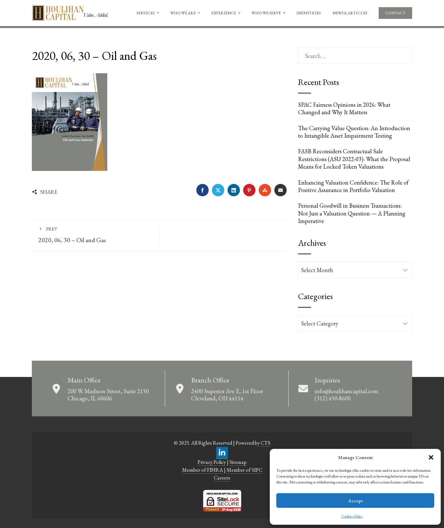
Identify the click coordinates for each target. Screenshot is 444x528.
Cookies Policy (352, 516)
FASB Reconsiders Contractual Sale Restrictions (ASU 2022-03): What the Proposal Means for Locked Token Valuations (354, 158)
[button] (431, 457)
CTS (265, 442)
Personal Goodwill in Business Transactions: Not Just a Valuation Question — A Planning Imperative (351, 213)
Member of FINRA (202, 469)
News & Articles (350, 13)
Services (146, 13)
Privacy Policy (212, 462)
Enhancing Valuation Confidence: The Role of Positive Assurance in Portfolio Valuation (353, 186)
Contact (395, 13)
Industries (308, 13)
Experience (223, 13)
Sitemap (238, 462)
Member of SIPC (244, 469)
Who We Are (183, 13)
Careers (222, 477)
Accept (355, 500)
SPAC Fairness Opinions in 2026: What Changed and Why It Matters (344, 108)
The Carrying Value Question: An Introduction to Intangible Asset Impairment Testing (354, 131)
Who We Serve (266, 13)
